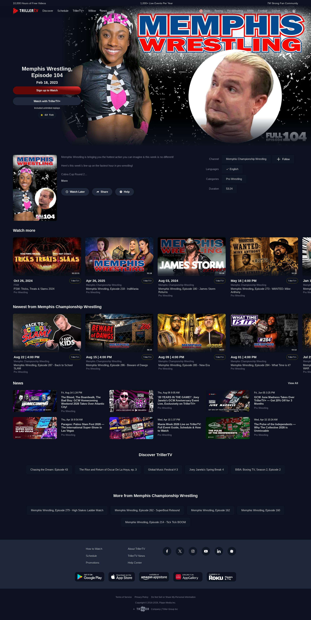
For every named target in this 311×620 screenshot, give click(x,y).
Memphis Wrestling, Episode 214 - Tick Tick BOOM (155, 522)
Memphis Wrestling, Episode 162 (210, 510)
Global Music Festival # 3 (163, 469)
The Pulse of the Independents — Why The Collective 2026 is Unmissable (275, 427)
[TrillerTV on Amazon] (154, 576)
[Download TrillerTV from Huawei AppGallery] (187, 576)
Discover (47, 10)
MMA (250, 10)
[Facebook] (167, 551)
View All (293, 383)
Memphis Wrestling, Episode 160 (260, 510)
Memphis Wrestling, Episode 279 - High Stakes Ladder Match (67, 510)
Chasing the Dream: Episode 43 (49, 469)
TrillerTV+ (78, 10)
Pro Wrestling (235, 10)
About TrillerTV (136, 548)
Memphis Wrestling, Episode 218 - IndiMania (112, 288)
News (103, 10)
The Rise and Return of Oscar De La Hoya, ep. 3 (108, 469)
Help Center (135, 562)
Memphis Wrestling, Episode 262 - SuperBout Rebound (147, 510)
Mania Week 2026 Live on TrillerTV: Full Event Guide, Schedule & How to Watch (179, 427)
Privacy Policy (141, 597)
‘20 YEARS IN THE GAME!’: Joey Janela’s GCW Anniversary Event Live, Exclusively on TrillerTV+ (178, 400)
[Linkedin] (219, 551)
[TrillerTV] (25, 10)
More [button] (64, 180)
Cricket (276, 10)
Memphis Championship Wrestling (246, 158)
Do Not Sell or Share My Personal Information (173, 597)
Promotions (92, 562)
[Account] (294, 11)
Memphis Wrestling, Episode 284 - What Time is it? (260, 365)
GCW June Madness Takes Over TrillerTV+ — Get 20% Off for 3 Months (274, 400)
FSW (16, 285)
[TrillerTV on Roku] (221, 576)
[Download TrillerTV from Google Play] (89, 576)
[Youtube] (206, 551)
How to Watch (94, 548)
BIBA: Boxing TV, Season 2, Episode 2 (258, 469)
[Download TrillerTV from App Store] (122, 576)
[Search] (286, 11)
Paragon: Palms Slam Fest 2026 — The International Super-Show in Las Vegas (82, 427)
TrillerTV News (136, 555)
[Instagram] (193, 551)
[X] (180, 551)
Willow (92, 10)
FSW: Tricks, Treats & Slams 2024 (34, 288)
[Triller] (231, 551)
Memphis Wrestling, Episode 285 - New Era (184, 365)
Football (262, 10)
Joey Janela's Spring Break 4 (206, 469)
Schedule (62, 10)
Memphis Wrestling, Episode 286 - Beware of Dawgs (117, 365)
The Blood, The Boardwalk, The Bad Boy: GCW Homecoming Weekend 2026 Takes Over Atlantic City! (82, 402)
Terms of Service (124, 597)
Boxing (219, 10)
